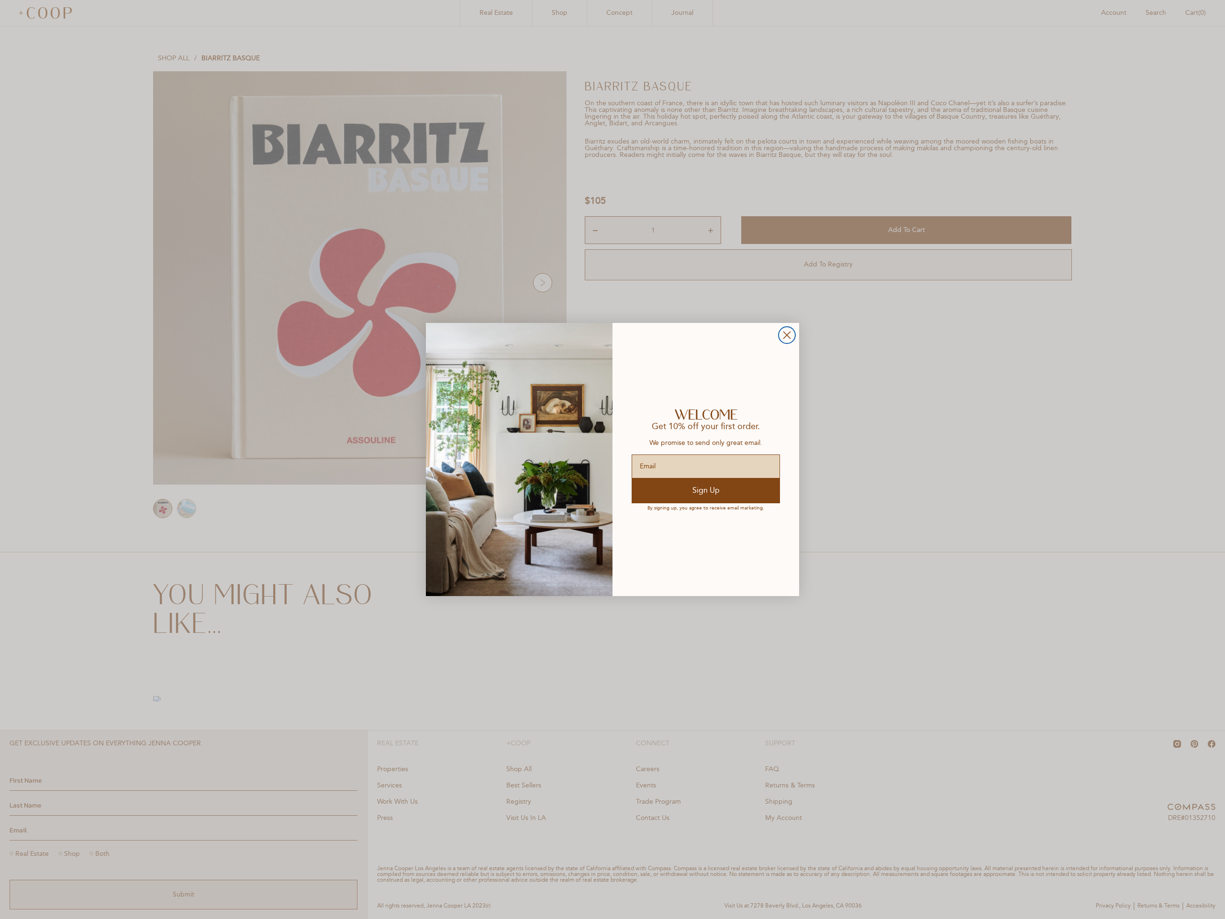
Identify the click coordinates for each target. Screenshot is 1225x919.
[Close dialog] (787, 335)
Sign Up (706, 491)
